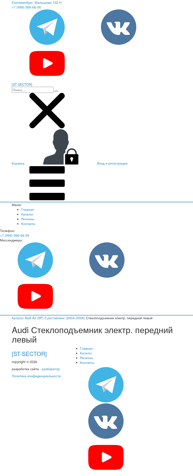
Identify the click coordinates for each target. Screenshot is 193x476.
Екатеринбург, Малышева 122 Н (36, 2)
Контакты (28, 223)
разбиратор (51, 368)
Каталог (27, 214)
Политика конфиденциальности (36, 375)
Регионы (27, 218)
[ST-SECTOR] (29, 353)
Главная (27, 209)
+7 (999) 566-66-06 (26, 7)
